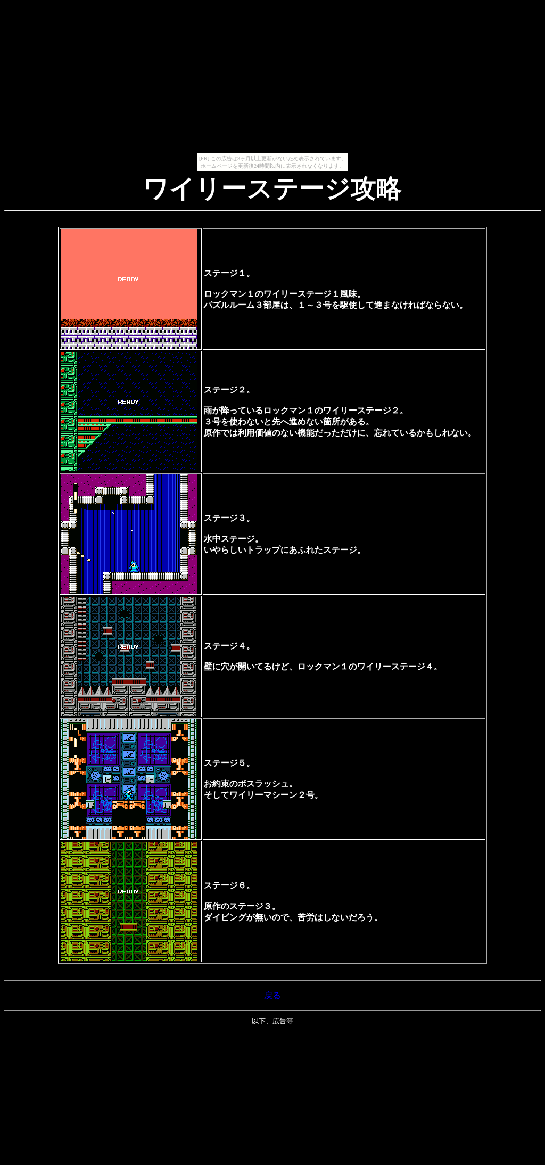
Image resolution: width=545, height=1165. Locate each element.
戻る (272, 995)
